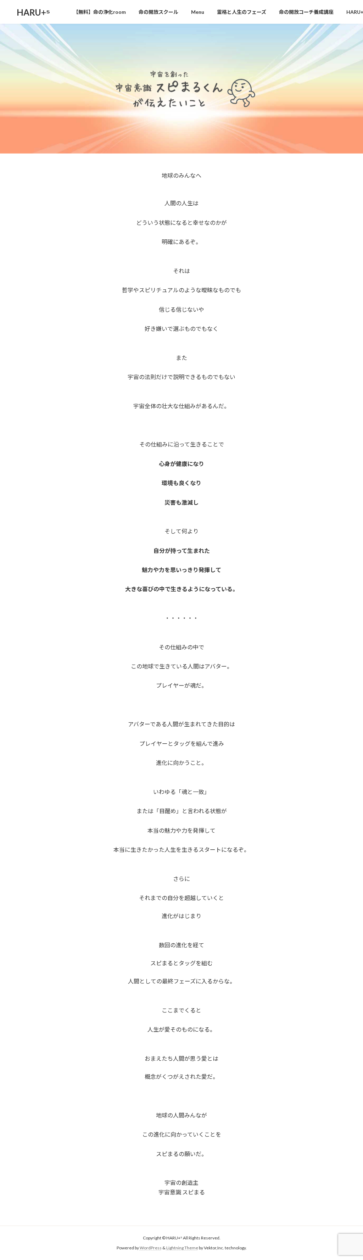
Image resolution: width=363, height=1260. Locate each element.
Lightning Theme (182, 1247)
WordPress (151, 1247)
